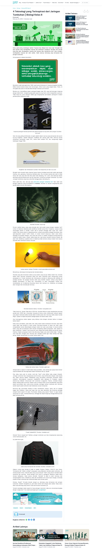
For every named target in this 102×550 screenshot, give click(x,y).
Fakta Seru (54, 2)
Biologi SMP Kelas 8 (26, 8)
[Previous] (84, 10)
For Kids (67, 2)
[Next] (87, 10)
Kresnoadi (15, 17)
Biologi (18, 8)
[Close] (36, 534)
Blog (20, 2)
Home (14, 8)
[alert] (51, 536)
